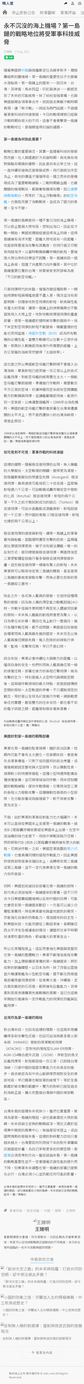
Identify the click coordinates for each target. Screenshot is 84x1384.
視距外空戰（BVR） (43, 333)
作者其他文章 (42, 1259)
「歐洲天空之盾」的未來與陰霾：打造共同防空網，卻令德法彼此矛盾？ (42, 1283)
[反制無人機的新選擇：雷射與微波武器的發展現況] (42, 1328)
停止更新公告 (23, 12)
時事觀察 (47, 12)
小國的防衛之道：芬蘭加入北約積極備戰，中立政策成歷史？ (42, 1312)
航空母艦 (33, 1210)
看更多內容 (44, 1352)
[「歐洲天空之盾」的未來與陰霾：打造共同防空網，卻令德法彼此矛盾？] (42, 1271)
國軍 (58, 1210)
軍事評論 (68, 12)
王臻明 (8, 52)
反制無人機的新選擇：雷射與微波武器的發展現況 (37, 1338)
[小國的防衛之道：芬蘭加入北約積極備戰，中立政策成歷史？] (42, 1300)
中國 (47, 1210)
